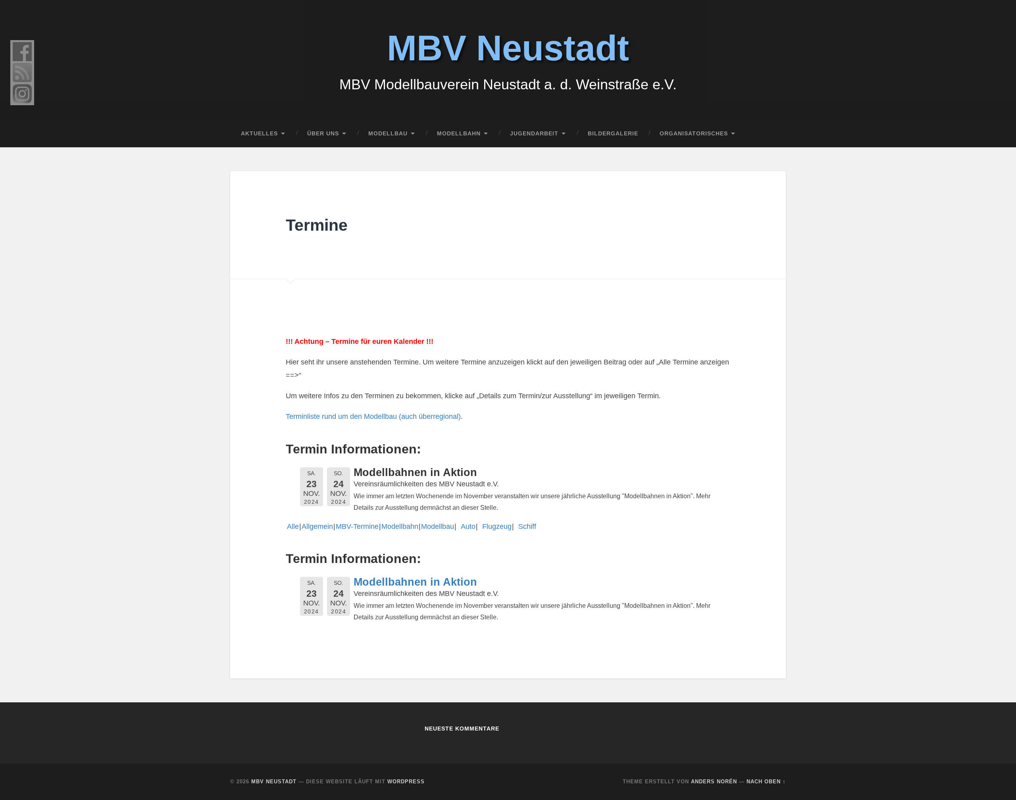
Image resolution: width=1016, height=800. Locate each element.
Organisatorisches (694, 134)
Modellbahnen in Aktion (415, 582)
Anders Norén (714, 782)
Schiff (525, 526)
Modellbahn (459, 134)
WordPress (406, 782)
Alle (293, 526)
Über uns (323, 134)
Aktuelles (259, 134)
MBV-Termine (357, 526)
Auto (466, 526)
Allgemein (317, 526)
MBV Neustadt (508, 48)
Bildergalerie (613, 134)
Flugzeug (495, 526)
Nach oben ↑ (766, 782)
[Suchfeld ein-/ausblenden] (772, 133)
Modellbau (388, 134)
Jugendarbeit (534, 134)
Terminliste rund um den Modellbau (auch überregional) (373, 416)
